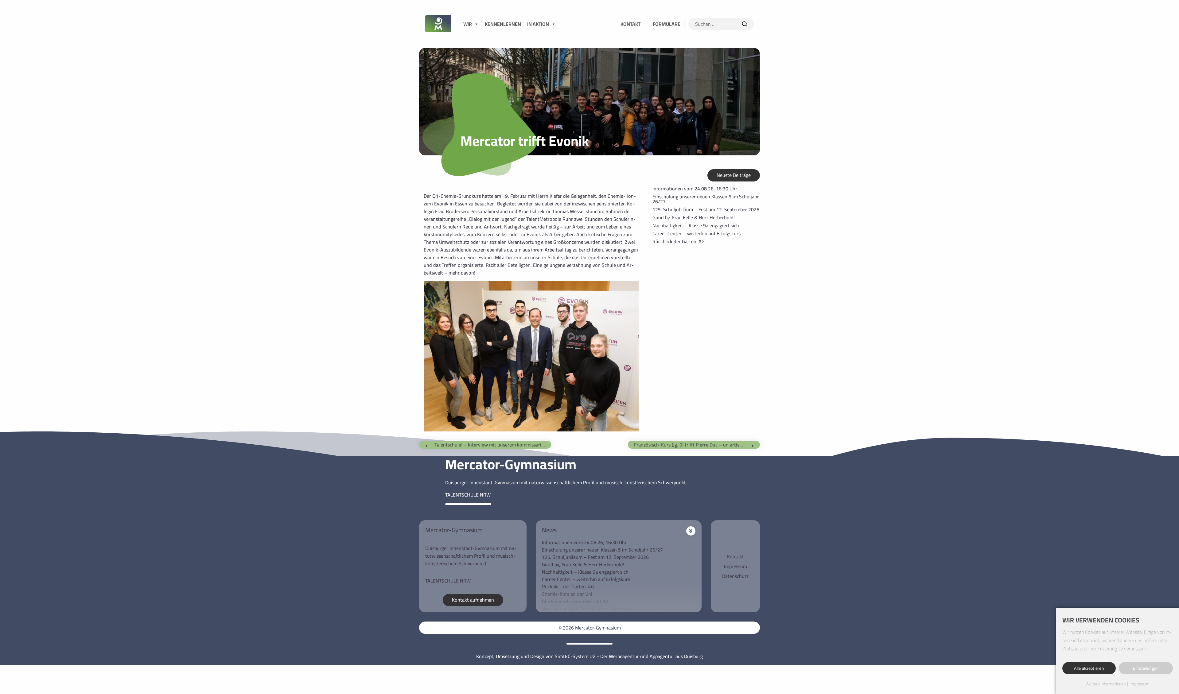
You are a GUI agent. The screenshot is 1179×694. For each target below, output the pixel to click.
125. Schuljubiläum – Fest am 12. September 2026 (705, 209)
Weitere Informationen (1106, 684)
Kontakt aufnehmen (473, 599)
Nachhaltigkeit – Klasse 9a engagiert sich (695, 225)
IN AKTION (538, 24)
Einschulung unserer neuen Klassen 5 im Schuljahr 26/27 (705, 199)
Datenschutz (735, 576)
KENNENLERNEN (503, 24)
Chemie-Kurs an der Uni (567, 593)
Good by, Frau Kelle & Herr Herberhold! (693, 217)
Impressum (735, 566)
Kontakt (735, 556)
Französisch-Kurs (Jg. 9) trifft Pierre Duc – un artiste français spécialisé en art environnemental (692, 445)
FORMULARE (666, 24)
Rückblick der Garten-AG (678, 241)
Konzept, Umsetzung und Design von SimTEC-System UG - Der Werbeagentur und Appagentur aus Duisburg (589, 656)
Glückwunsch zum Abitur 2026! (575, 601)
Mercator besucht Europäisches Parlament (586, 608)
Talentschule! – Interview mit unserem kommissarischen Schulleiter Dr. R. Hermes (492, 445)
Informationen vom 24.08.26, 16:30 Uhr (694, 188)
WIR (467, 24)
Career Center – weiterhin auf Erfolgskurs (696, 233)
